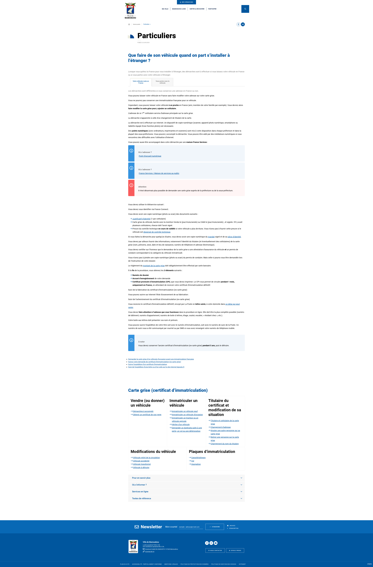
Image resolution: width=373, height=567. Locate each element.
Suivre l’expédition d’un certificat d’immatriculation (147, 364)
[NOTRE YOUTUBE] (216, 543)
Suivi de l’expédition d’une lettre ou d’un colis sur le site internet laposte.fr (156, 367)
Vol (192, 461)
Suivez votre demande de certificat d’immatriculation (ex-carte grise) (154, 362)
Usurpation (196, 464)
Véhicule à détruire (141, 467)
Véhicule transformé (142, 464)
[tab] (141, 82)
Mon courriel (171, 527)
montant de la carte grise (154, 265)
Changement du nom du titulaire (225, 444)
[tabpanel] (186, 232)
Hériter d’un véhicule (181, 424)
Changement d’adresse (221, 427)
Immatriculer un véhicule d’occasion (187, 414)
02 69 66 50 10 (149, 551)
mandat (211, 237)
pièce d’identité (234, 237)
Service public (136, 24)
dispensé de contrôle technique (156, 232)
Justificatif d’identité (141, 219)
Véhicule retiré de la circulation (146, 457)
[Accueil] (129, 24)
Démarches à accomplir (143, 411)
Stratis (369, 564)
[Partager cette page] (243, 24)
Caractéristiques (198, 457)
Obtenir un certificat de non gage (147, 414)
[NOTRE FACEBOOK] (207, 543)
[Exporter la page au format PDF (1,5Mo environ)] (238, 24)
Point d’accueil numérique (150, 156)
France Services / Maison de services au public (159, 173)
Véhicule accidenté (141, 461)
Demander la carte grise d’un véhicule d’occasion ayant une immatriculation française (161, 359)
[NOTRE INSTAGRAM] (211, 543)
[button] (245, 9)
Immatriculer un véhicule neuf (185, 411)
